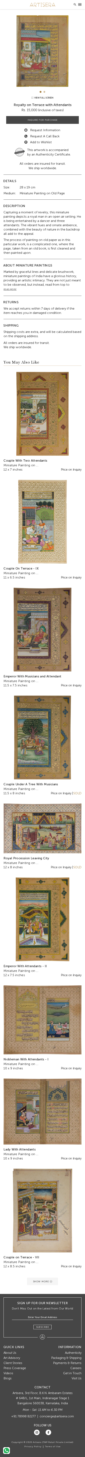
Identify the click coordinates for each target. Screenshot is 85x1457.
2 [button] (44, 92)
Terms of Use (52, 1446)
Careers (75, 1368)
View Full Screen (43, 97)
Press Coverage (15, 1368)
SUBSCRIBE (42, 1327)
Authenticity (73, 1353)
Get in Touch (72, 1373)
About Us (10, 1353)
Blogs (8, 1378)
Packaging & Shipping (66, 1358)
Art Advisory (12, 1358)
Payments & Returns (67, 1363)
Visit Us (76, 1378)
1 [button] (40, 92)
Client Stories (13, 1363)
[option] (42, 51)
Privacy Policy (32, 1446)
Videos (8, 1373)
